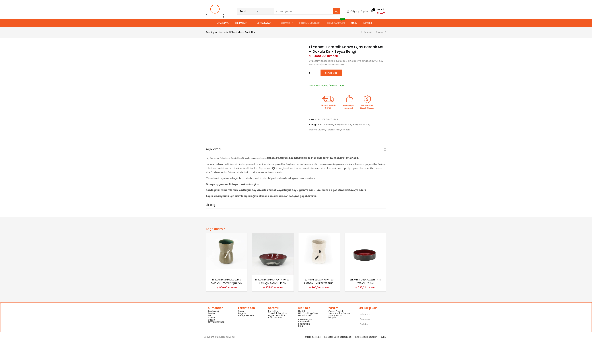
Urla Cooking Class (308, 313)
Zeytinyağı (213, 311)
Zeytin (211, 313)
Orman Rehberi (216, 321)
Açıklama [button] (213, 149)
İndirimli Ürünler (309, 23)
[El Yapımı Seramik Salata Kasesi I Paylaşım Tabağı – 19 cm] (273, 253)
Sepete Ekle (331, 72)
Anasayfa (222, 23)
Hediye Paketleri (335, 21)
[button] (378, 11)
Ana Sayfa (211, 32)
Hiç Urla (302, 311)
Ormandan (241, 23)
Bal (209, 315)
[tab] (296, 149)
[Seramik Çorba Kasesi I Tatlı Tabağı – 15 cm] (365, 253)
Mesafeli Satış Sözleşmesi (338, 336)
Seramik (285, 23)
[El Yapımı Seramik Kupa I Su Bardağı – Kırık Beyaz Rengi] (319, 253)
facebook (364, 319)
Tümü (354, 23)
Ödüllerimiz (304, 321)
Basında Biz (304, 323)
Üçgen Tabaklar (276, 315)
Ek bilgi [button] (211, 205)
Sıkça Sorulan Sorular (339, 313)
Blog (300, 325)
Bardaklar (250, 32)
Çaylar (211, 317)
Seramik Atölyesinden (231, 32)
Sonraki (379, 32)
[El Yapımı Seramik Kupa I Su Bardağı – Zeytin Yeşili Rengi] (226, 253)
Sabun (211, 319)
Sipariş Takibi (335, 315)
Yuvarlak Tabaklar (277, 313)
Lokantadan (264, 23)
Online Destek (335, 311)
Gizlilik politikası (313, 336)
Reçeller (242, 313)
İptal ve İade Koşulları (366, 336)
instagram (364, 314)
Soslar (241, 311)
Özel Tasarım (275, 317)
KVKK (383, 336)
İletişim (367, 23)
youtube (363, 324)
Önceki (368, 32)
